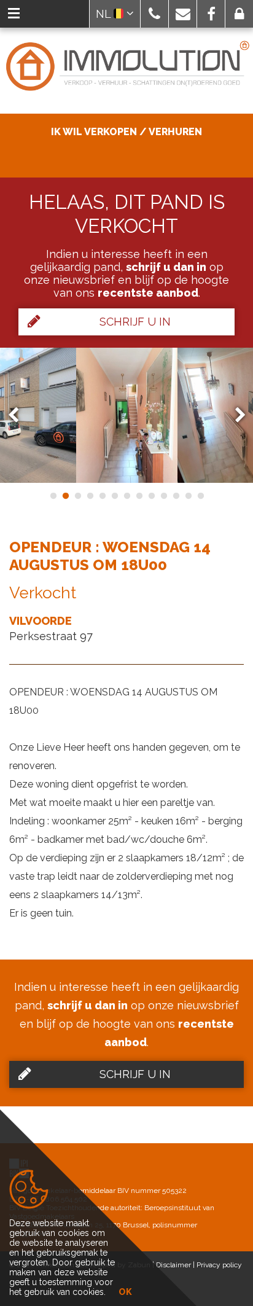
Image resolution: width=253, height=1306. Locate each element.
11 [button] (175, 495)
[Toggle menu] (14, 14)
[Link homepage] (126, 67)
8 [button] (138, 495)
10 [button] (163, 495)
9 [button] (151, 495)
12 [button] (187, 495)
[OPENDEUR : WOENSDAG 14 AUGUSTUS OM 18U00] (126, 415)
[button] (154, 14)
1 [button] (52, 495)
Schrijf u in (135, 321)
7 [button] (126, 495)
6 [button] (114, 495)
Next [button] (234, 415)
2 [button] (65, 495)
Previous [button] (19, 415)
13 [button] (200, 495)
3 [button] (77, 495)
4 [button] (89, 495)
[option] (126, 415)
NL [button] (105, 13)
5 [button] (101, 495)
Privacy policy (219, 1265)
